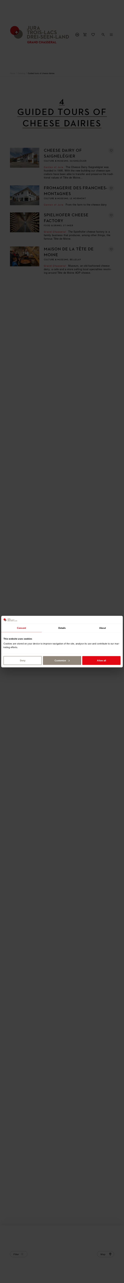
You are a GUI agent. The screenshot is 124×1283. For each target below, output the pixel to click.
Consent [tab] (21, 628)
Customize (60, 660)
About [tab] (102, 628)
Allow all (101, 660)
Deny (22, 660)
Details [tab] (62, 628)
